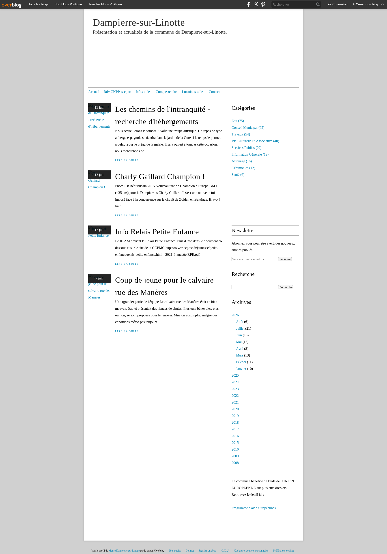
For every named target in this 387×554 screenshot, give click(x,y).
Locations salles (193, 92)
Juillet (240, 328)
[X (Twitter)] (256, 4)
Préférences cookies (283, 550)
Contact (214, 92)
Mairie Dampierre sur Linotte (124, 550)
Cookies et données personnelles (251, 550)
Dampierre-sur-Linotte (139, 22)
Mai (239, 342)
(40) (255, 141)
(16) (242, 161)
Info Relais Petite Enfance (157, 231)
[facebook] (248, 4)
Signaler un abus (207, 550)
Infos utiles (143, 92)
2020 (235, 409)
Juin (239, 335)
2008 (235, 463)
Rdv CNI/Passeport (117, 92)
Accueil (93, 92)
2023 (235, 389)
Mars (239, 355)
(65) (248, 127)
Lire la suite (127, 160)
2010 (235, 449)
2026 (235, 315)
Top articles (175, 550)
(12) (243, 168)
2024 (235, 382)
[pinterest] (263, 4)
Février (241, 362)
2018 (235, 422)
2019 (235, 416)
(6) (238, 174)
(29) (246, 148)
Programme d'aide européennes (254, 508)
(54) (241, 134)
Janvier (241, 369)
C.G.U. (225, 550)
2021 (235, 402)
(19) (250, 154)
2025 (235, 375)
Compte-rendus (166, 92)
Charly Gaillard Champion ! (160, 176)
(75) (238, 121)
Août (239, 322)
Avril (239, 348)
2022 (235, 395)
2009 (235, 456)
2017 (235, 429)
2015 (235, 442)
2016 (235, 436)
